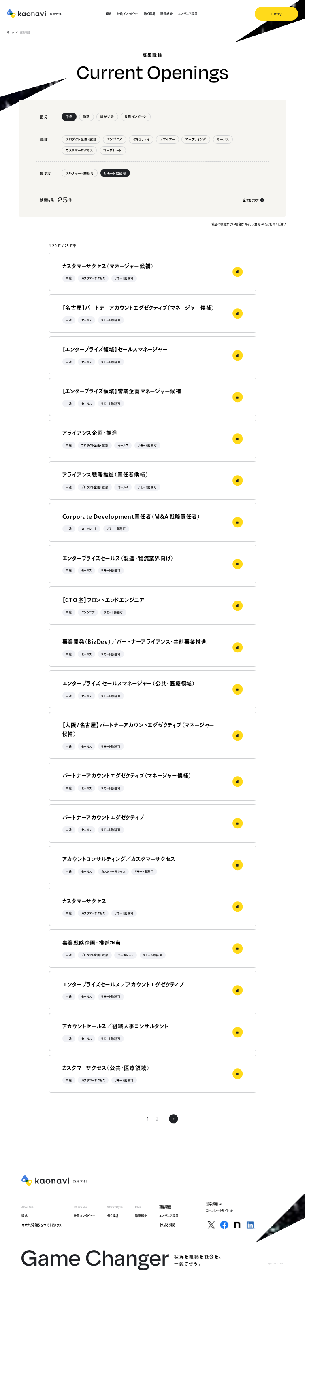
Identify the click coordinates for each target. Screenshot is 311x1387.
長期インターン (135, 116)
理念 (24, 1215)
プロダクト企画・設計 (81, 139)
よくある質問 (167, 1225)
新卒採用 (212, 1204)
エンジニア (114, 139)
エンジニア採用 (169, 1215)
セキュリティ (141, 139)
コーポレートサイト (217, 1210)
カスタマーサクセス (79, 150)
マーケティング (195, 139)
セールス (223, 139)
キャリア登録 (252, 224)
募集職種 (165, 1207)
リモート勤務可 (115, 173)
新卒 (86, 116)
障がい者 (107, 116)
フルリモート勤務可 (80, 173)
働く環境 (113, 1215)
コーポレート (112, 150)
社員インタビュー (84, 1215)
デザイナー (167, 139)
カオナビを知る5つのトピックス (41, 1225)
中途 (69, 116)
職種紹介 (141, 1215)
